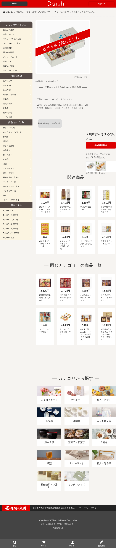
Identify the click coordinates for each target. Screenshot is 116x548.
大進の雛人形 (58, 528)
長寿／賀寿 (7, 113)
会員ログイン (8, 34)
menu (14, 4)
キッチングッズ (9, 182)
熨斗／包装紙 (8, 52)
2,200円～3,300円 (10, 224)
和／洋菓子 (7, 155)
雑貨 (5, 195)
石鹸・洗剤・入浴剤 (11, 177)
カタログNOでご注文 (11, 43)
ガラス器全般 (8, 146)
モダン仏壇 (7, 117)
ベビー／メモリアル (11, 200)
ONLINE (9, 12)
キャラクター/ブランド (12, 132)
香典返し (6, 108)
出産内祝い (7, 86)
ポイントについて (10, 70)
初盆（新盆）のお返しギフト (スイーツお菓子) (47, 12)
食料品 (5, 159)
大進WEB (101, 4)
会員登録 (101, 545)
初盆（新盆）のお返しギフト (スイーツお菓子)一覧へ (50, 125)
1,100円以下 (8, 211)
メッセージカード (10, 57)
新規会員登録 (8, 30)
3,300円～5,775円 (10, 229)
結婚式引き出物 (9, 95)
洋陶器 (5, 141)
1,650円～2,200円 (10, 220)
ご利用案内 (7, 48)
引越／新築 (7, 104)
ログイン (72, 545)
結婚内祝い (7, 90)
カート (43, 545)
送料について (8, 61)
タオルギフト (8, 168)
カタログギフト (9, 128)
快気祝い (20, 12)
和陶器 (5, 137)
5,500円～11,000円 (11, 233)
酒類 (5, 164)
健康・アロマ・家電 (11, 186)
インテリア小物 (9, 191)
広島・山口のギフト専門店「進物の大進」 (58, 524)
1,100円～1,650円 (10, 215)
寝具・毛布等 (8, 173)
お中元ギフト (8, 81)
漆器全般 (6, 150)
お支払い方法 (8, 66)
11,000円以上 (8, 238)
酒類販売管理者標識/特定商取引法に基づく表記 (53, 508)
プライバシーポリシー (89, 508)
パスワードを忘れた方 (12, 39)
